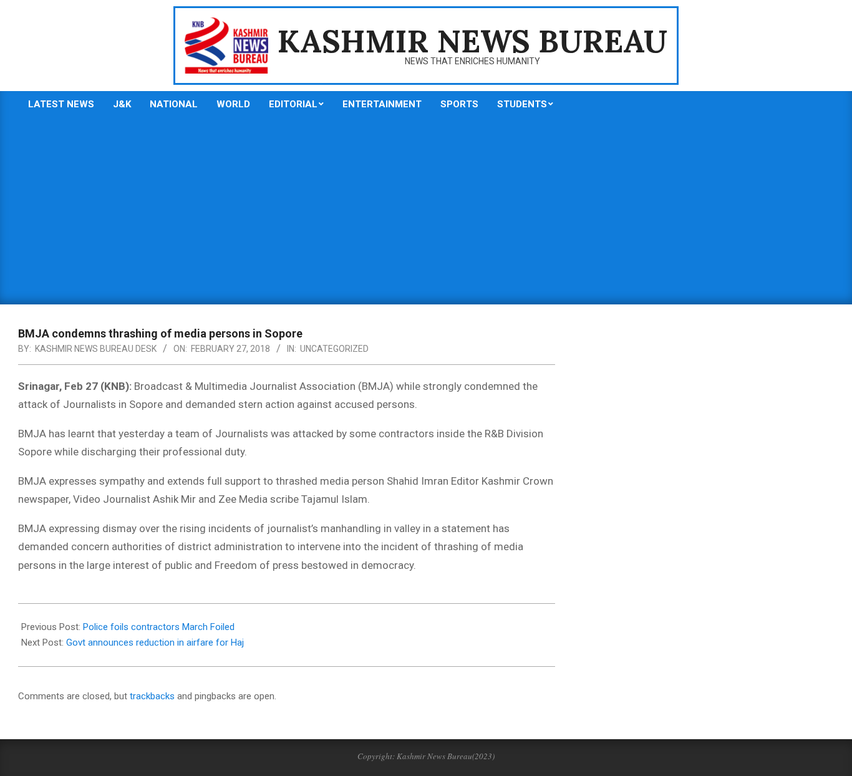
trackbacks (152, 696)
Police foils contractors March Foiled (159, 627)
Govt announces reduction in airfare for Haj (155, 642)
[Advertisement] (426, 211)
